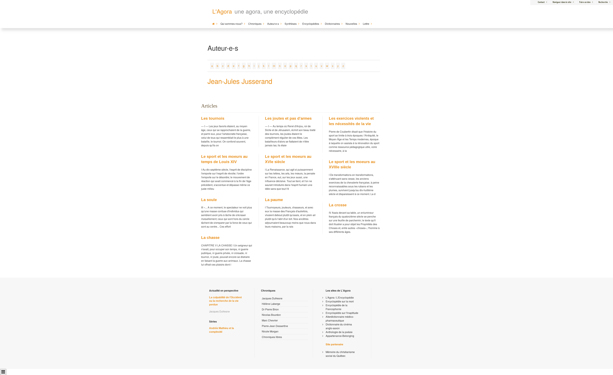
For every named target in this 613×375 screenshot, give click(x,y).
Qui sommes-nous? (231, 24)
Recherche (603, 2)
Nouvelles (351, 24)
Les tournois (212, 118)
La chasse (210, 237)
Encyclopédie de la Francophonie (336, 307)
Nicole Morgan (270, 331)
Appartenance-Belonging (340, 336)
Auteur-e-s (273, 24)
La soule (209, 200)
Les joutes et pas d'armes (288, 118)
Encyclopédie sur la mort (340, 301)
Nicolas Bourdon (271, 315)
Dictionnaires (332, 24)
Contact (541, 2)
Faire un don (584, 2)
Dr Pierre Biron (270, 309)
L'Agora (222, 11)
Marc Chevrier (270, 320)
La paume (274, 200)
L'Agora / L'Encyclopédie (340, 297)
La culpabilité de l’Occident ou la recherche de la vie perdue (225, 301)
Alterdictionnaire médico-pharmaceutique (340, 318)
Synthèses (291, 24)
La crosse (338, 205)
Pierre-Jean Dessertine (275, 326)
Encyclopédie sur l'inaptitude (342, 313)
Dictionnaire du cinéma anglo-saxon (339, 326)
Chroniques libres (272, 337)
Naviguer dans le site (562, 2)
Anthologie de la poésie (339, 332)
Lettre (366, 24)
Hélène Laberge (271, 304)
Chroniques (254, 24)
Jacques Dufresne (272, 298)
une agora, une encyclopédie (271, 11)
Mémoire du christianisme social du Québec (340, 354)
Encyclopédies (310, 24)
